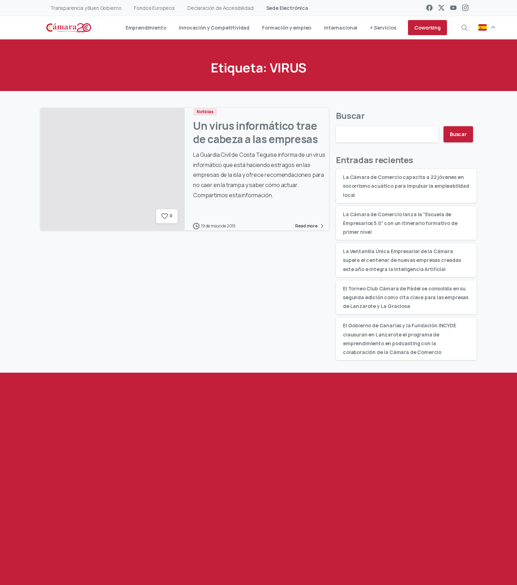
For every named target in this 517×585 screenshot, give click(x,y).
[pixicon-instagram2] (126, 549)
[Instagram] (465, 8)
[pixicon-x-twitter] (98, 549)
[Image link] (418, 509)
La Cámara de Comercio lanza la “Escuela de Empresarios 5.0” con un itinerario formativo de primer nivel (400, 223)
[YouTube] (453, 8)
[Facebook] (429, 8)
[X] (441, 8)
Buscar (350, 115)
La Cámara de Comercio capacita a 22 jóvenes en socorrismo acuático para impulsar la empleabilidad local (406, 186)
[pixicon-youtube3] (112, 549)
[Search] (464, 28)
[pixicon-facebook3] (84, 549)
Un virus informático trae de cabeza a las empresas (255, 132)
